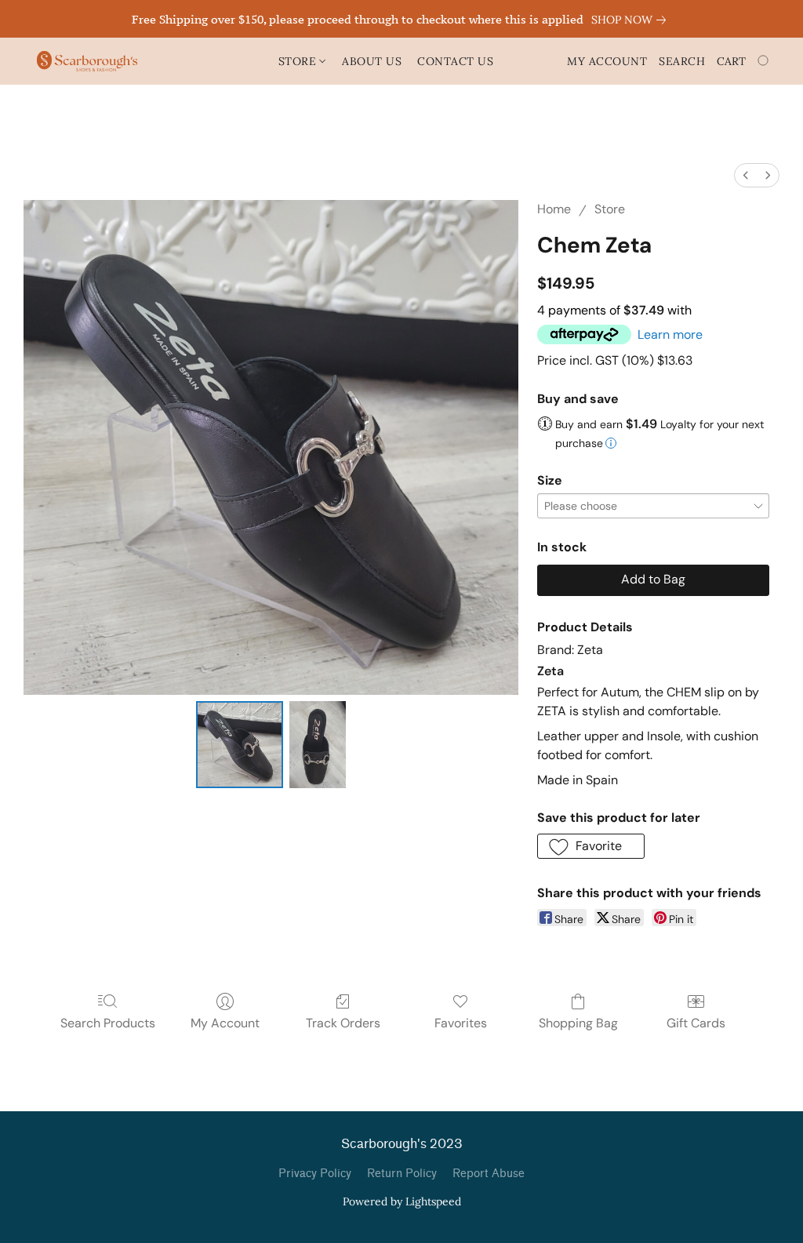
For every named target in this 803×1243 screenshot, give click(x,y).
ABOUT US (372, 61)
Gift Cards (696, 1023)
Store (609, 209)
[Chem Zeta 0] (240, 745)
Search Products (107, 1023)
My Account (225, 1023)
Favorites (460, 1023)
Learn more (670, 334)
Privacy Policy (314, 1173)
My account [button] (607, 61)
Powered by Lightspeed (402, 1201)
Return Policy (402, 1173)
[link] (631, 19)
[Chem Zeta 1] (317, 745)
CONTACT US (455, 61)
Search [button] (682, 61)
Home (554, 209)
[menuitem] (746, 175)
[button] (87, 61)
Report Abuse (488, 1173)
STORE (299, 61)
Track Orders (343, 1023)
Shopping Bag (578, 1023)
